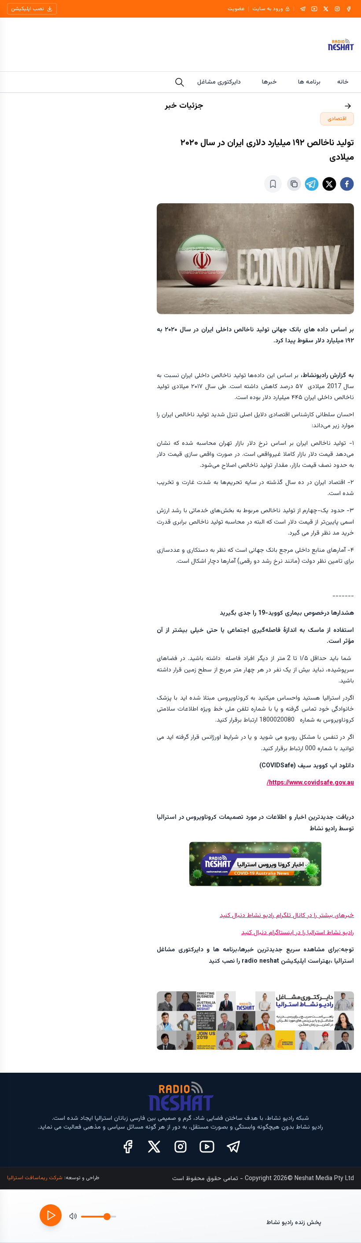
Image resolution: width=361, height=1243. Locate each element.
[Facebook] (348, 9)
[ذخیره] (273, 184)
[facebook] (347, 184)
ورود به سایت (267, 8)
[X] (325, 9)
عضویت (236, 8)
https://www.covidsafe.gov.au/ (310, 783)
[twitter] (329, 184)
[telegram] (312, 184)
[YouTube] (314, 9)
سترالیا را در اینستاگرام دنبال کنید (282, 933)
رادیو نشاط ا (339, 933)
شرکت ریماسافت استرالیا (35, 1177)
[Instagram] (337, 9)
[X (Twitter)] (154, 1146)
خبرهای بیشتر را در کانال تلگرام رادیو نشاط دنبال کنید (287, 915)
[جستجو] (180, 82)
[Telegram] (303, 9)
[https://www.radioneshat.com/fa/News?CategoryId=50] (255, 864)
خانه (343, 82)
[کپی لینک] (294, 184)
